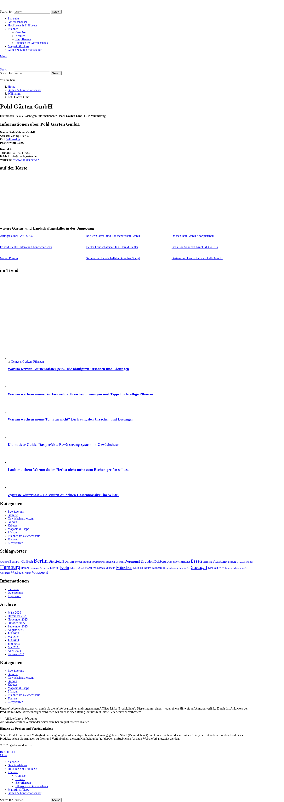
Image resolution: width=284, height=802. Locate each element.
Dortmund (132, 561)
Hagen (249, 561)
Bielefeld (55, 561)
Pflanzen (13, 29)
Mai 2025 (14, 636)
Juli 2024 (13, 640)
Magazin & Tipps (18, 46)
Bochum (68, 561)
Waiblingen (5, 572)
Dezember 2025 (17, 616)
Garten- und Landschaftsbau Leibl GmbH (197, 258)
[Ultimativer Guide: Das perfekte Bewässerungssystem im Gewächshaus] (130, 432)
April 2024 (14, 650)
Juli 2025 (13, 633)
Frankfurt (220, 561)
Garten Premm (9, 258)
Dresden (147, 561)
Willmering (13, 139)
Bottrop (87, 561)
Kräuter (20, 35)
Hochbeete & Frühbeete (22, 25)
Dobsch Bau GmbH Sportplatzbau (193, 235)
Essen (196, 561)
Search (56, 11)
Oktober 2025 (16, 623)
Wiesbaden (17, 572)
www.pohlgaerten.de (26, 159)
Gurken (27, 361)
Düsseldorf (173, 561)
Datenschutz (15, 592)
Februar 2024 (16, 654)
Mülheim (110, 567)
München (124, 567)
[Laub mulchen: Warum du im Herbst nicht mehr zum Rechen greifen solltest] (130, 457)
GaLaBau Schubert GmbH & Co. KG (195, 247)
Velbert (217, 567)
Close (3, 755)
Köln (64, 567)
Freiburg (232, 561)
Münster (138, 568)
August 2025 (16, 630)
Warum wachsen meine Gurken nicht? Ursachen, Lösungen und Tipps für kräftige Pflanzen (80, 394)
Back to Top (7, 751)
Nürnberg (157, 567)
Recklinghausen (170, 568)
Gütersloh (241, 562)
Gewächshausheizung (21, 518)
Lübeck (80, 568)
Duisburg (160, 561)
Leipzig (73, 568)
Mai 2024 (14, 647)
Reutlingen (184, 568)
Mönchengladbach (95, 567)
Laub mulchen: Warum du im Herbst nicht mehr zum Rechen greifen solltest (68, 470)
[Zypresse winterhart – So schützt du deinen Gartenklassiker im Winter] (130, 482)
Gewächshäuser (17, 22)
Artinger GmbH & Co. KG (16, 235)
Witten (28, 572)
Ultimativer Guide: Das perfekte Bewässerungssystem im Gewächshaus (63, 445)
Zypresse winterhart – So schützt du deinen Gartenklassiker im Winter (63, 495)
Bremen (110, 561)
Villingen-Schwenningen (235, 568)
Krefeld (54, 567)
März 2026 (14, 612)
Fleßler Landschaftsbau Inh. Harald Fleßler (112, 247)
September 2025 (18, 626)
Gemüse (20, 32)
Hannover (34, 568)
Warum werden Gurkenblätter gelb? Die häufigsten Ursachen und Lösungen (68, 369)
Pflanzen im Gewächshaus (31, 42)
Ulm (210, 567)
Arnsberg (4, 561)
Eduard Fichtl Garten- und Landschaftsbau (26, 247)
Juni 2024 (14, 643)
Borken (78, 561)
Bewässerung (16, 511)
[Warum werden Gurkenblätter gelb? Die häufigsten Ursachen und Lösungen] (130, 318)
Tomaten (13, 539)
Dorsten (120, 561)
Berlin (41, 561)
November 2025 (18, 619)
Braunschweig (98, 561)
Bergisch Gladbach (21, 561)
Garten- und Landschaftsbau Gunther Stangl (113, 258)
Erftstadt (185, 561)
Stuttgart (199, 567)
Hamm (25, 567)
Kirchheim (44, 568)
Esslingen (207, 561)
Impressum (14, 596)
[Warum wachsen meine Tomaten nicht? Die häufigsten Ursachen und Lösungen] (130, 407)
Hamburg (10, 567)
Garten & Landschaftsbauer (24, 49)
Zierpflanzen (23, 39)
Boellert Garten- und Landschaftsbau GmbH (113, 235)
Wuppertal (40, 572)
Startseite (13, 18)
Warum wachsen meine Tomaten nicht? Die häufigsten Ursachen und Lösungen (70, 419)
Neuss (147, 567)
